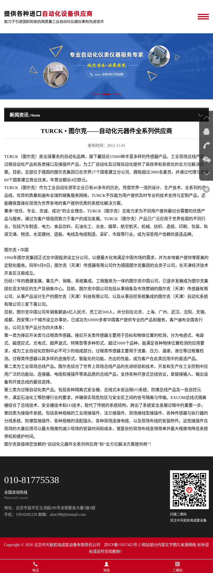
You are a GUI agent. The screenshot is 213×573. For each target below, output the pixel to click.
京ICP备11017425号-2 (122, 545)
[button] (96, 94)
